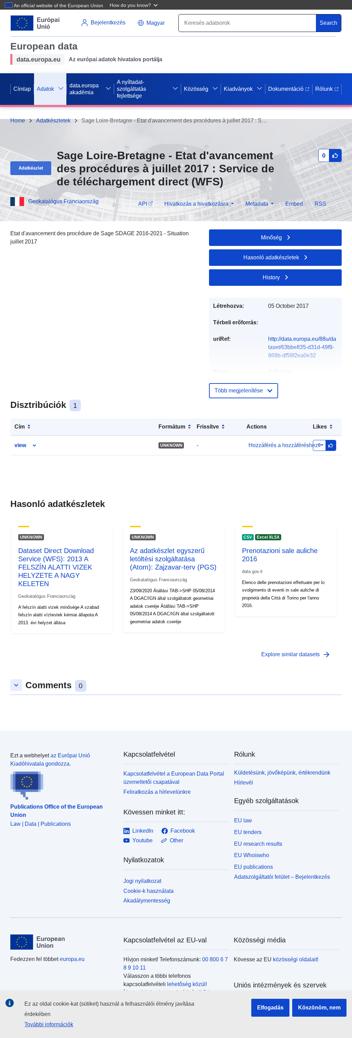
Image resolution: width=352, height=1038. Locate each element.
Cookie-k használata (148, 891)
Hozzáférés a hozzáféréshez (283, 445)
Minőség (271, 237)
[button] (134, 5)
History (271, 277)
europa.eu (72, 959)
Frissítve (208, 427)
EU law (243, 820)
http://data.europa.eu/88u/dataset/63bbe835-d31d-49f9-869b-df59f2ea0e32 (302, 347)
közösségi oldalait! (295, 959)
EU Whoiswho (251, 855)
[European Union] (63, 942)
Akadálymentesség (146, 901)
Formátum (171, 427)
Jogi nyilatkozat (142, 881)
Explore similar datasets (296, 654)
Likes (320, 427)
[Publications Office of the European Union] (62, 784)
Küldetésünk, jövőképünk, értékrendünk (282, 773)
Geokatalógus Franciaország (63, 201)
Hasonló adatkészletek (271, 257)
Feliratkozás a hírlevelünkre (157, 792)
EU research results (258, 844)
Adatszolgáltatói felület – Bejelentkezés (282, 877)
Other (176, 840)
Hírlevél (243, 783)
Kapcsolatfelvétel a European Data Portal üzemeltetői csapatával (173, 778)
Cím (19, 427)
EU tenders (248, 832)
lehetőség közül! (187, 984)
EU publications (253, 867)
